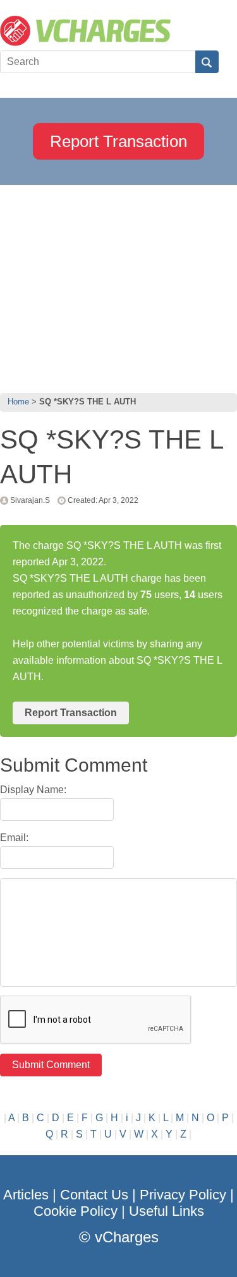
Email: (14, 837)
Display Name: (33, 789)
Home (18, 401)
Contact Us (94, 1195)
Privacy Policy (183, 1195)
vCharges (127, 1236)
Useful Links (166, 1211)
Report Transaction (118, 141)
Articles (26, 1195)
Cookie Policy (75, 1211)
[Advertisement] (118, 285)
